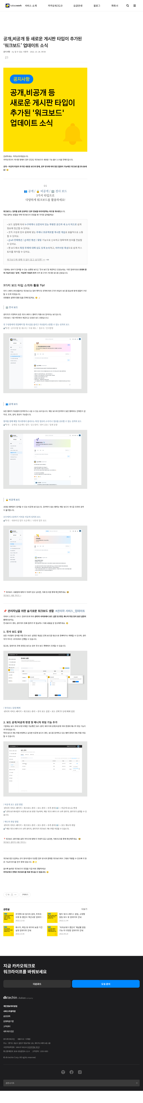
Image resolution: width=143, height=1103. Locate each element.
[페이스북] (71, 1072)
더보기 (84, 909)
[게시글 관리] (15, 895)
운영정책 (6, 1016)
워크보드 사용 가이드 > (12, 595)
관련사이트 (10, 1083)
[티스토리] (63, 1072)
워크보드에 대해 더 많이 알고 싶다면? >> (26, 259)
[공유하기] (12, 895)
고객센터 (6, 1026)
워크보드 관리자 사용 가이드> (14, 842)
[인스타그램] (80, 1072)
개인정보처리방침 (10, 1006)
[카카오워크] (14, 6)
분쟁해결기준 (8, 1021)
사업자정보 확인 (33, 1047)
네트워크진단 (8, 1031)
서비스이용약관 (9, 1011)
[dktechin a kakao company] (18, 997)
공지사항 (6, 51)
